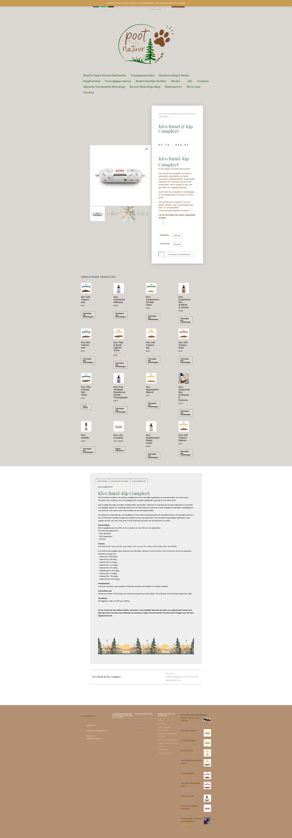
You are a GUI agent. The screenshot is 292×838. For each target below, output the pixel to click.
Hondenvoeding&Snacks (171, 114)
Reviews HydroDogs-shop (145, 86)
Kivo (185, 677)
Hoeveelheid (164, 244)
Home (160, 114)
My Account (193, 86)
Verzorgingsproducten (118, 81)
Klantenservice (173, 86)
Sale (190, 81)
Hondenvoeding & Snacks (174, 75)
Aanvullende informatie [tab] (119, 481)
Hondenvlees (184, 114)
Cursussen (203, 81)
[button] (147, 149)
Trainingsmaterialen (142, 75)
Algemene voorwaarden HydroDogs (104, 86)
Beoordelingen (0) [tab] (139, 481)
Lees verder (85, 407)
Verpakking (164, 235)
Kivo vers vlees (193, 677)
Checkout (88, 92)
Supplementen (91, 81)
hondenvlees (173, 680)
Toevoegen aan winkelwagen (179, 254)
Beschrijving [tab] (102, 481)
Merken (175, 81)
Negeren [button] (182, 3)
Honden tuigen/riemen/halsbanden (104, 75)
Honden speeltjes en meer (151, 81)
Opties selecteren (119, 449)
